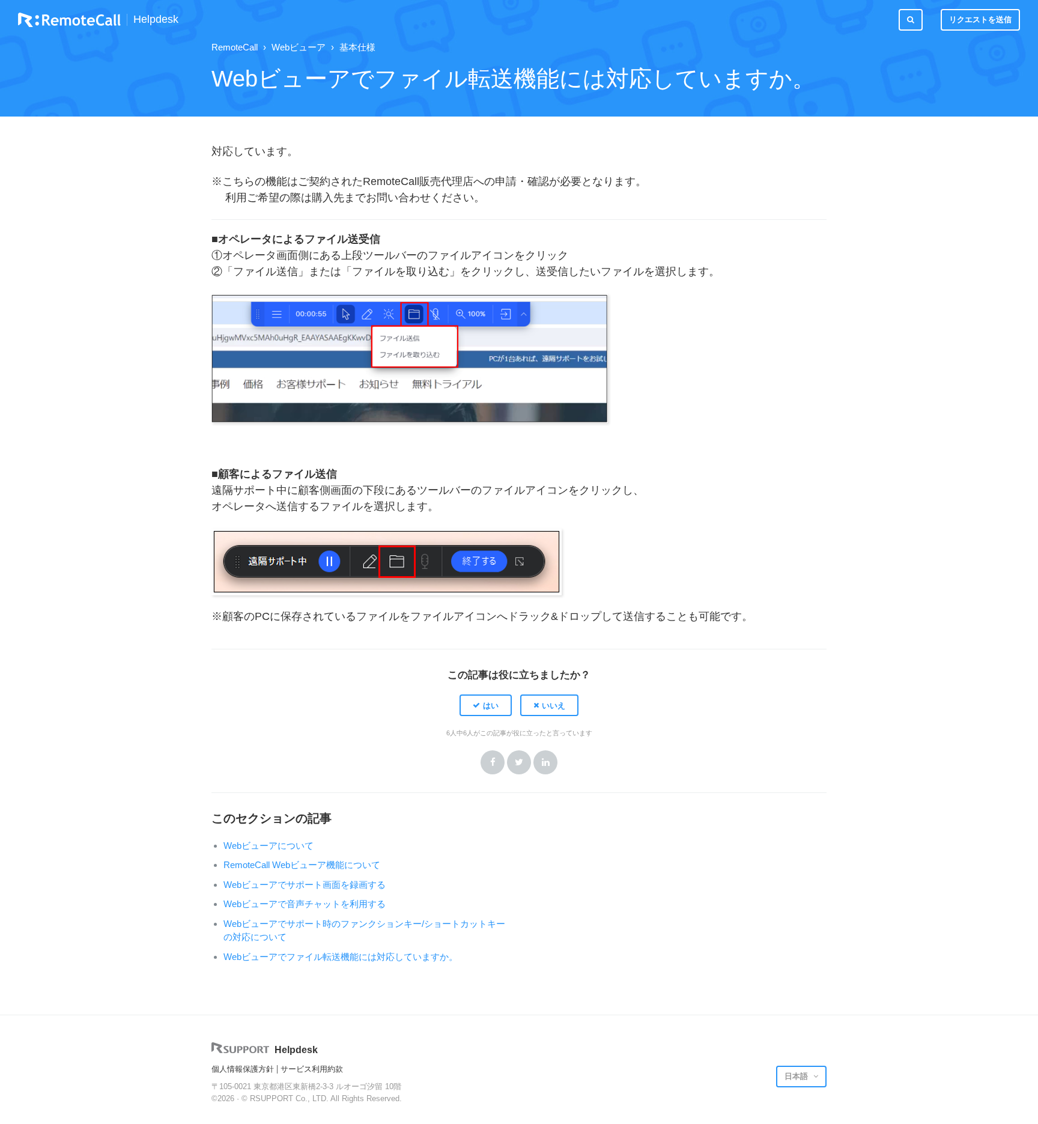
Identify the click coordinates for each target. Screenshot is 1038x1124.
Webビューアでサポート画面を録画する (304, 884)
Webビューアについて (268, 845)
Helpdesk (155, 19)
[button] (486, 705)
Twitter (519, 762)
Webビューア (299, 47)
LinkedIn (545, 762)
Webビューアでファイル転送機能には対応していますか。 (340, 957)
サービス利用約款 (312, 1069)
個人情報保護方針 (242, 1069)
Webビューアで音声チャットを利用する (304, 904)
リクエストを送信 (980, 19)
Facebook (493, 762)
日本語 (797, 1076)
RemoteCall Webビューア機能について (301, 865)
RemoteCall (234, 47)
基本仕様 (357, 47)
